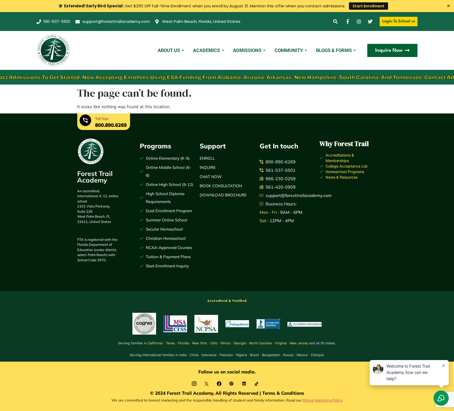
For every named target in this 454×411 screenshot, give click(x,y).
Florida (183, 343)
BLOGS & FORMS (334, 50)
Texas (170, 343)
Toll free (102, 118)
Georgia (240, 343)
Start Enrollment (368, 6)
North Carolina (260, 343)
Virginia (281, 343)
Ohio (214, 343)
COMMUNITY (289, 50)
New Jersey (299, 343)
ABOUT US (169, 50)
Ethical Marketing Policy (322, 400)
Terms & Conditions (283, 393)
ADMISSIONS (247, 50)
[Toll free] (85, 121)
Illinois (225, 343)
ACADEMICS (206, 50)
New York (199, 343)
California (155, 343)
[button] (335, 21)
